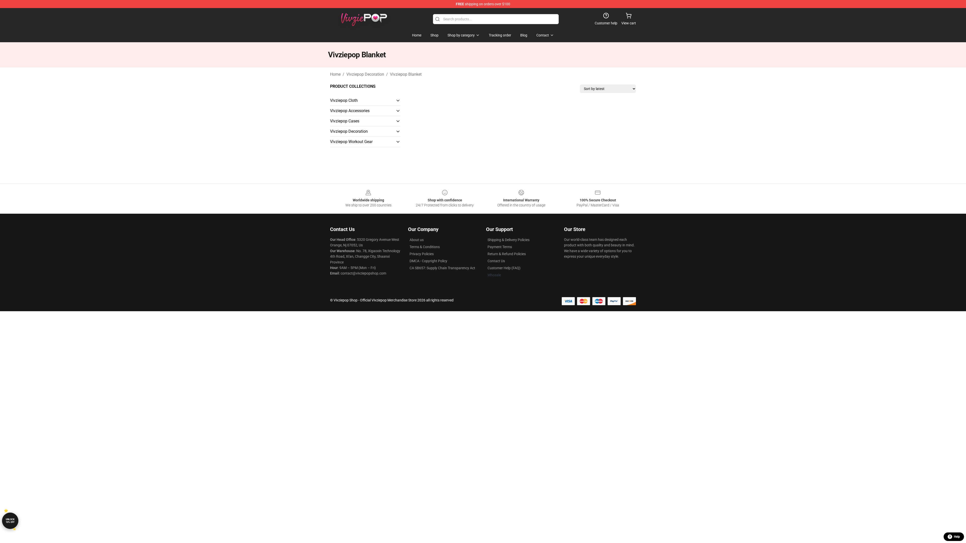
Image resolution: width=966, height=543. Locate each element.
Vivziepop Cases (344, 121)
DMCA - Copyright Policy (428, 261)
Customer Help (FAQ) (504, 268)
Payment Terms (500, 247)
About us (417, 240)
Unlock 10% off (10, 520)
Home (335, 74)
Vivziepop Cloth (344, 100)
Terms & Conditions (425, 247)
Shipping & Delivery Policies (509, 240)
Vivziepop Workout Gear (351, 141)
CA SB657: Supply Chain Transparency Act (442, 268)
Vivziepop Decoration (365, 74)
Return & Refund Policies (507, 254)
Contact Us (496, 261)
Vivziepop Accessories (350, 110)
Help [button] (957, 536)
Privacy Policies (422, 254)
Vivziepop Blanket (406, 74)
